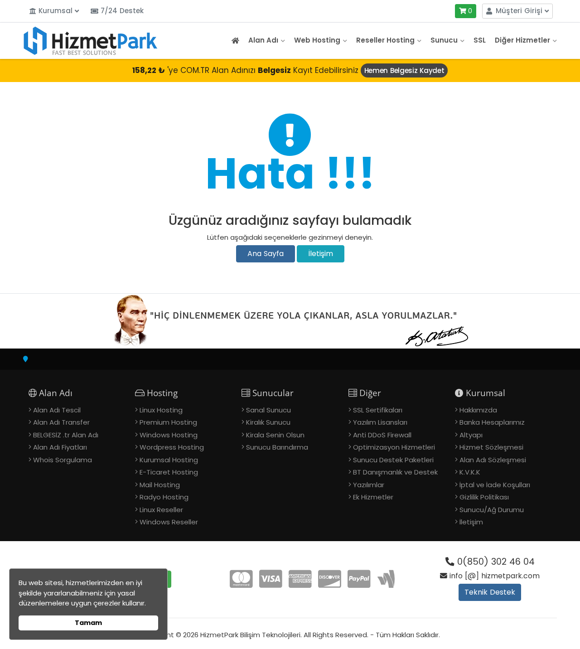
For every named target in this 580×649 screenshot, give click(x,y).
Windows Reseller (169, 522)
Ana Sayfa (265, 253)
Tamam (88, 622)
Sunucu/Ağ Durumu (491, 509)
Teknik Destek (489, 592)
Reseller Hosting (385, 40)
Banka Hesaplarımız (492, 422)
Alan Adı (263, 40)
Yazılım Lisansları (380, 422)
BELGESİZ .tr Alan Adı (65, 435)
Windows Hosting (169, 435)
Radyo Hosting (164, 497)
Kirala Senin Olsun (275, 435)
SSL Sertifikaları (377, 410)
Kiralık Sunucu (268, 422)
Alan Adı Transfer (61, 422)
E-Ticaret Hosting (169, 472)
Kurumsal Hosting (169, 460)
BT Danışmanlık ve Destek (395, 472)
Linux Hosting (161, 410)
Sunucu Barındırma (277, 447)
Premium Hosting (168, 422)
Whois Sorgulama (62, 460)
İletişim (320, 253)
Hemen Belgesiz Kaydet (404, 70)
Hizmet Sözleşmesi (491, 447)
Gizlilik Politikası (484, 497)
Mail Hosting (160, 484)
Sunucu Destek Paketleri (393, 460)
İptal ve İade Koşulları (494, 484)
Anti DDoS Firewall (382, 435)
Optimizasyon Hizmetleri (394, 447)
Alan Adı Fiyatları (60, 447)
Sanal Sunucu (268, 410)
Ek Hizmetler (373, 497)
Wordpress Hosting (172, 447)
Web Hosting (317, 40)
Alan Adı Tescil (57, 410)
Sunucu (444, 40)
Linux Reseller (161, 509)
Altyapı (471, 435)
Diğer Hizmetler (522, 40)
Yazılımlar (368, 484)
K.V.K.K (469, 472)
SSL (480, 40)
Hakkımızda (478, 410)
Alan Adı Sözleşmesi (492, 460)
